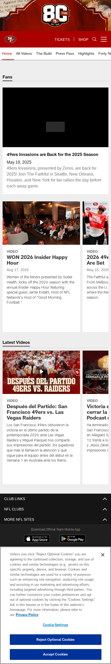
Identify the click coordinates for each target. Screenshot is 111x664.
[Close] (102, 560)
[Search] (94, 39)
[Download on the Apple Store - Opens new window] (37, 539)
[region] (55, 608)
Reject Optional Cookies (55, 639)
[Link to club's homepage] (10, 37)
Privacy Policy (67, 615)
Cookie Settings (55, 625)
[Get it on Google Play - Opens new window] (72, 541)
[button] (55, 127)
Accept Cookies (55, 654)
